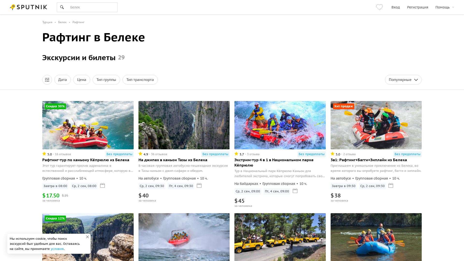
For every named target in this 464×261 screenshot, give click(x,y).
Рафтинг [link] (78, 22)
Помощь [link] (442, 7)
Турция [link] (47, 22)
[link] (380, 7)
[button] (47, 80)
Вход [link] (396, 7)
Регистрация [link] (417, 7)
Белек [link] (62, 22)
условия (57, 249)
